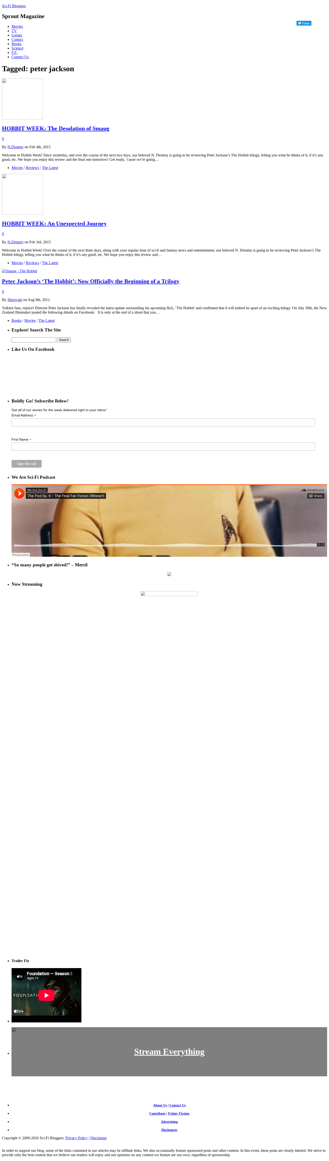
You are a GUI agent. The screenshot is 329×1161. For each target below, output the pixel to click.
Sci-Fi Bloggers (14, 6)
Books (16, 44)
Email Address (24, 415)
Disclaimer (98, 1138)
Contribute (157, 1113)
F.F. (14, 52)
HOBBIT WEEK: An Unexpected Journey (54, 223)
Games (17, 35)
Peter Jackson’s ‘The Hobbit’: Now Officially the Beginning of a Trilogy (90, 281)
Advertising (169, 1122)
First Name (21, 439)
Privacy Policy (77, 1138)
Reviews (32, 168)
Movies (17, 26)
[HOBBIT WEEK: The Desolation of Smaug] (22, 118)
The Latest (50, 168)
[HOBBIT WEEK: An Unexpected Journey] (22, 213)
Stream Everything (169, 1051)
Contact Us (20, 57)
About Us (160, 1105)
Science (17, 48)
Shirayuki (14, 300)
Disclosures (169, 1130)
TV (14, 31)
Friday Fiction (178, 1113)
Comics (17, 39)
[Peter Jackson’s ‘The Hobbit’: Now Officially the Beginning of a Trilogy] (19, 271)
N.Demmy (15, 147)
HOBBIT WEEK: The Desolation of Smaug (55, 128)
